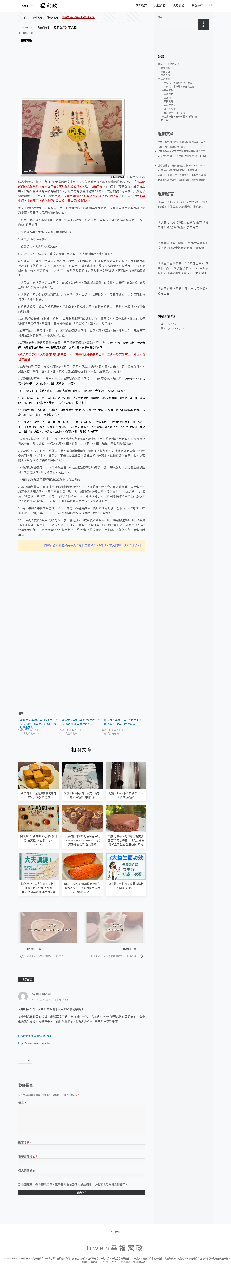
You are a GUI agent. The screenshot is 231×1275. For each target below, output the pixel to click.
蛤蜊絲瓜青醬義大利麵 (178, 247)
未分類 (164, 120)
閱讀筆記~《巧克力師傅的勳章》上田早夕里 (114, 956)
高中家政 (168, 90)
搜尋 (160, 17)
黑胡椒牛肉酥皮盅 (181, 273)
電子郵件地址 (28, 1156)
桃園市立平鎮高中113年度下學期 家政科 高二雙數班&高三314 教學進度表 (39, 724)
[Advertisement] (81, 70)
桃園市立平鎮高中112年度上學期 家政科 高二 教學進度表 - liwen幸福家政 (183, 268)
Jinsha (113, 1261)
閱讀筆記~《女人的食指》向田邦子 (45, 956)
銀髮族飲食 (170, 109)
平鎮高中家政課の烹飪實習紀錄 (180, 86)
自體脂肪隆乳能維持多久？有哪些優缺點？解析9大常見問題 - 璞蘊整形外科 (92, 545)
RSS (117, 1232)
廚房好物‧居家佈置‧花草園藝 (180, 116)
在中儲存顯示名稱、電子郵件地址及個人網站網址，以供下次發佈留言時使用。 (74, 1185)
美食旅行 (165, 67)
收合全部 (174, 64)
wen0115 (167, 202)
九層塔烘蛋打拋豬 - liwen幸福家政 (183, 243)
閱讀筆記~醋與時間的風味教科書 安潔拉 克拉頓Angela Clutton (38, 840)
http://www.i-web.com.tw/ (34, 1043)
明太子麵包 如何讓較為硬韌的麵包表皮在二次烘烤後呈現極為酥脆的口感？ (82, 887)
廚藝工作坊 (170, 105)
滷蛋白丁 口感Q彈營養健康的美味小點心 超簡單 (183, 175)
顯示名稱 (25, 1142)
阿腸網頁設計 (138, 1261)
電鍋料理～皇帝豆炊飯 (191, 288)
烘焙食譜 (165, 71)
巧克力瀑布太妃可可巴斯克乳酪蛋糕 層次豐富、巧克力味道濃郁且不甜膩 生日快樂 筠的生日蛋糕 (183, 156)
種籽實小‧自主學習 (174, 112)
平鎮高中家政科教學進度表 (178, 83)
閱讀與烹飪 (52, 17)
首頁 (26, 17)
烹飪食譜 (165, 75)
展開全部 (162, 64)
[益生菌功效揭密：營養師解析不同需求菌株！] (126, 878)
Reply (25, 1061)
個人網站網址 (26, 1170)
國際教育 (168, 101)
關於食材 (168, 94)
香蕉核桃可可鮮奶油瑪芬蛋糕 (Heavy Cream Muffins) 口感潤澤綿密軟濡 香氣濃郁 (82, 840)
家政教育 (37, 17)
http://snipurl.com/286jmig (34, 1035)
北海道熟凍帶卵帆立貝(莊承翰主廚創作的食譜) (182, 179)
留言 (22, 1103)
